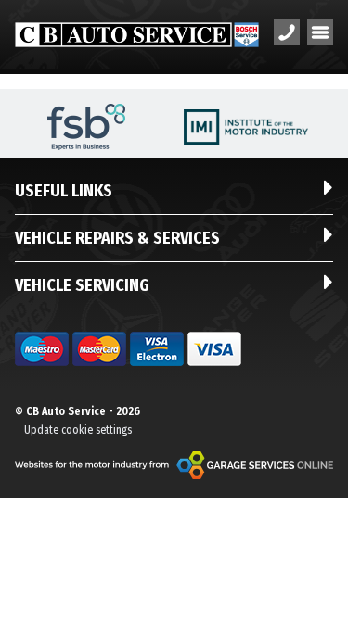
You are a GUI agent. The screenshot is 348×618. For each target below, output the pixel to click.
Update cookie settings (78, 429)
